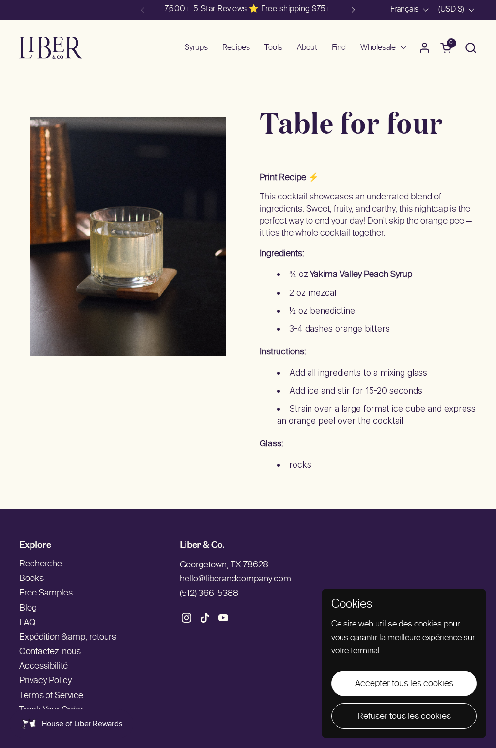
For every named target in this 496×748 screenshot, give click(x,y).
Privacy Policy (45, 680)
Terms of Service (51, 695)
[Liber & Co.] (50, 48)
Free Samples (46, 593)
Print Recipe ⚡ (289, 177)
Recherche (40, 564)
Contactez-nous (50, 651)
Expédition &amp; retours (67, 637)
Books (31, 578)
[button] (471, 48)
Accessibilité (43, 666)
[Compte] (424, 48)
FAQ (27, 622)
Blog (28, 608)
